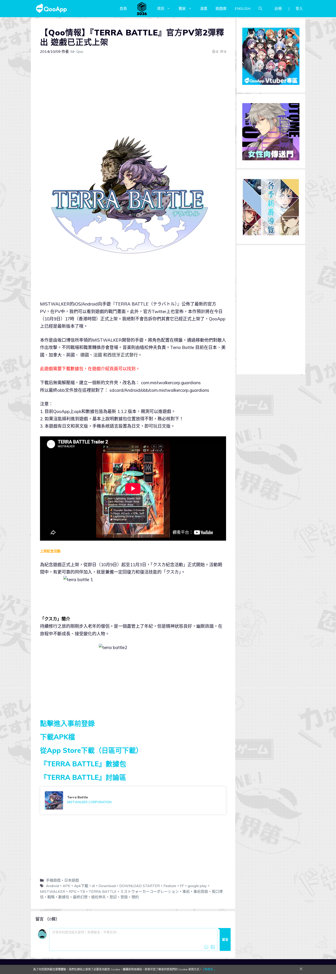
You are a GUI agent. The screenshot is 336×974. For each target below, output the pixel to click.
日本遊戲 (71, 880)
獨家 (182, 8)
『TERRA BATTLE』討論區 (83, 777)
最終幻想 (80, 897)
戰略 (51, 897)
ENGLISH (242, 8)
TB (82, 891)
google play (197, 885)
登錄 (124, 897)
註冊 (278, 8)
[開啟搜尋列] (260, 8)
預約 (135, 897)
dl (93, 885)
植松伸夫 (98, 897)
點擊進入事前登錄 (67, 723)
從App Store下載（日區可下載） (91, 750)
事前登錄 (200, 891)
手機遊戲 (53, 880)
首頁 (123, 8)
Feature (169, 885)
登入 (299, 8)
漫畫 (203, 8)
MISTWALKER (52, 891)
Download (107, 885)
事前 (186, 891)
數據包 (63, 897)
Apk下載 (81, 885)
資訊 (160, 8)
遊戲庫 (221, 8)
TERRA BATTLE (103, 891)
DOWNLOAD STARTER (139, 885)
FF (182, 885)
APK (66, 885)
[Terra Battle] (133, 800)
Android (52, 885)
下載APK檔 (57, 737)
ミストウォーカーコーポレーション (149, 891)
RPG (72, 891)
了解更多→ (209, 969)
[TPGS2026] (142, 8)
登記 (113, 897)
